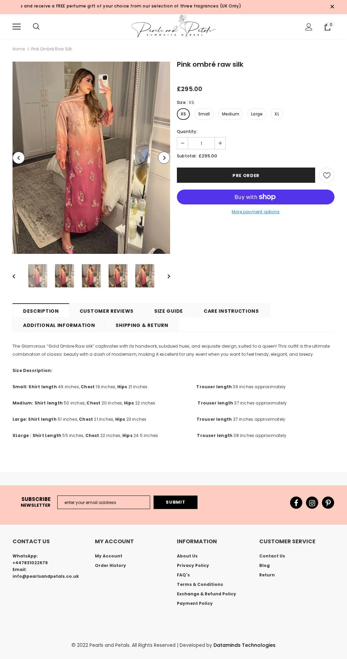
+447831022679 (30, 563)
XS (183, 114)
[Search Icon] (36, 26)
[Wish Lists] (326, 175)
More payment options (256, 212)
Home (19, 49)
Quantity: (187, 131)
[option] (91, 158)
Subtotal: (187, 156)
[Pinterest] (328, 503)
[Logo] (173, 26)
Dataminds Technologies (244, 645)
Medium (230, 114)
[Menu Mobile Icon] (17, 27)
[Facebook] (296, 503)
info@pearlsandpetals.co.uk (46, 576)
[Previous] (19, 158)
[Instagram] (312, 503)
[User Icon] (308, 26)
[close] (332, 7)
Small (204, 114)
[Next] (164, 158)
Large (257, 114)
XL (276, 114)
